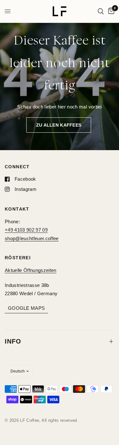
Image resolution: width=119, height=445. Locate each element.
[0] (110, 11)
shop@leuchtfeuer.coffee (32, 238)
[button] (58, 125)
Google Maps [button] (26, 308)
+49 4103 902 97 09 (26, 230)
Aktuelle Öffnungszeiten (30, 270)
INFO (13, 341)
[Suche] (101, 11)
